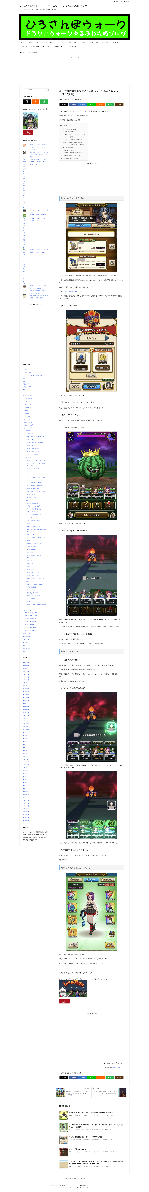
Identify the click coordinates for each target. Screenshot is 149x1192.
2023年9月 (26, 697)
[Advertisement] (74, 71)
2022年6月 (26, 741)
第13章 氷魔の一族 (30, 627)
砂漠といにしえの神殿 (33, 454)
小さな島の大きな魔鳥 (33, 488)
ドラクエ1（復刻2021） (33, 468)
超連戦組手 (28, 407)
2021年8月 (26, 771)
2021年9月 (26, 768)
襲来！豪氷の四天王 (32, 534)
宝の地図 (25, 642)
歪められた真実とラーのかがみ (35, 578)
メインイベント (27, 428)
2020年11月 (26, 797)
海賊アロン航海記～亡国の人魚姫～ (36, 491)
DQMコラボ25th (31, 546)
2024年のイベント (30, 581)
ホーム (23, 52)
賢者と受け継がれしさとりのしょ (36, 537)
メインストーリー (27, 610)
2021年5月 (26, 779)
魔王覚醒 (27, 413)
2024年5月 (26, 674)
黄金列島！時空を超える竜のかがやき (36, 606)
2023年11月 (26, 691)
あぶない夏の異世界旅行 (33, 549)
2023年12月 (26, 688)
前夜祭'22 (29, 523)
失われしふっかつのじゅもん (35, 526)
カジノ (24, 392)
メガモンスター (27, 633)
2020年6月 (26, 812)
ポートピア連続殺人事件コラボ (33, 375)
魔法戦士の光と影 (32, 497)
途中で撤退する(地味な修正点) (72, 142)
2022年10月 (26, 729)
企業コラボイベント (28, 639)
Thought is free (84, 1187)
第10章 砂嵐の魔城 (30, 618)
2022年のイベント (30, 500)
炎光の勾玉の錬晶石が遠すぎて (38, 215)
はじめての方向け (29, 425)
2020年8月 (26, 806)
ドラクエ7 (29, 474)
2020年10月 (26, 800)
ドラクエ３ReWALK (32, 598)
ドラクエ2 (29, 471)
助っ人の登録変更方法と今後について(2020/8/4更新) (86, 1137)
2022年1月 (26, 756)
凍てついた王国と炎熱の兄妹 (35, 485)
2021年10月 (26, 765)
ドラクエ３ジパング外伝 (33, 520)
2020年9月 (26, 803)
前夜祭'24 (29, 601)
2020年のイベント (30, 431)
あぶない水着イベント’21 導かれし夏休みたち (37, 464)
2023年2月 (26, 718)
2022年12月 (26, 724)
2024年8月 (26, 665)
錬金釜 (26, 410)
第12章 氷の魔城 (29, 624)
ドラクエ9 (30, 560)
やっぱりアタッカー (69, 150)
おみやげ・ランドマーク (29, 372)
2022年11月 (26, 727)
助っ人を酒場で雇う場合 (68, 129)
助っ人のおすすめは (67, 147)
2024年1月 (26, 686)
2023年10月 (26, 694)
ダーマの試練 (28, 398)
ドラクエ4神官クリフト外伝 (34, 514)
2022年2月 (26, 753)
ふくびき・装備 (27, 387)
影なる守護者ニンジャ (33, 575)
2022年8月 (26, 735)
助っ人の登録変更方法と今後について (75, 291)
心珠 (26, 401)
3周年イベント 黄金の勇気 (34, 506)
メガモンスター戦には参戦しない (73, 139)
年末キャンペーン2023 (33, 572)
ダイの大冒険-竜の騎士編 (34, 509)
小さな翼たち (30, 569)
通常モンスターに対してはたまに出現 (74, 134)
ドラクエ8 (30, 517)
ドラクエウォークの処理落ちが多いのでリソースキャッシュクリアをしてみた (39, 147)
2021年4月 (26, 782)
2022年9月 (26, 732)
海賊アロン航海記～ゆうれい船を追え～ (36, 531)
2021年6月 (26, 776)
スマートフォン (27, 419)
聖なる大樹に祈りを (32, 494)
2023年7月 (26, 703)
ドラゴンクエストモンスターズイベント (36, 478)
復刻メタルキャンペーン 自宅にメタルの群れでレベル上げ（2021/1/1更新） (39, 154)
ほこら (24, 389)
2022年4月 (26, 747)
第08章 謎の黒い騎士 (31, 613)
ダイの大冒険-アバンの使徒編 (35, 442)
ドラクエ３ (30, 445)
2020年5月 (26, 814)
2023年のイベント (30, 540)
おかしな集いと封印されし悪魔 (35, 436)
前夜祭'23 (29, 566)
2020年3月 (26, 820)
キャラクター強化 (27, 395)
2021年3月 (26, 785)
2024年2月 (26, 683)
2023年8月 (26, 700)
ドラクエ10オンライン (33, 512)
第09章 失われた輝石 (31, 616)
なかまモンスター (27, 381)
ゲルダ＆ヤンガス (32, 552)
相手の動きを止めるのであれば (72, 155)
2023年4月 (26, 712)
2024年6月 (26, 671)
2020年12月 (26, 794)
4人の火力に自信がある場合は (72, 152)
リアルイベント (27, 636)
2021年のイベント (30, 457)
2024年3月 (26, 680)
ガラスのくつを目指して (33, 596)
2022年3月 (26, 750)
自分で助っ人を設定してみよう (70, 158)
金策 (24, 651)
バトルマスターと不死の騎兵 (35, 482)
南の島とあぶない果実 (33, 448)
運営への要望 (26, 648)
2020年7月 (26, 809)
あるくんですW (27, 369)
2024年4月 (26, 677)
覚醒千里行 (28, 404)
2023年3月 (26, 715)
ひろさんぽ (26, 384)
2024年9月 (26, 662)
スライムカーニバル (32, 439)
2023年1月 (26, 721)
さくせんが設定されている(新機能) (73, 145)
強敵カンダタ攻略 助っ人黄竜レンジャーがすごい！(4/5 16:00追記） (91, 1112)
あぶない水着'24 (31, 590)
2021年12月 (26, 759)
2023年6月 (26, 706)
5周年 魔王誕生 (31, 587)
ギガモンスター (27, 416)
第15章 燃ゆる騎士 (30, 630)
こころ (24, 378)
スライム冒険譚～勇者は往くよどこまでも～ (36, 556)
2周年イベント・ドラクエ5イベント (36, 460)
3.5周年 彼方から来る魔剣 (34, 543)
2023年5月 (26, 709)
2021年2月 (26, 788)
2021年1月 (25, 791)
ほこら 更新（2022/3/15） (78, 1149)
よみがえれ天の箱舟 (32, 593)
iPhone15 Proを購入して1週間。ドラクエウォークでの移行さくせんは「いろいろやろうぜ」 (39, 162)
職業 (24, 645)
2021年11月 (26, 762)
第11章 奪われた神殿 (31, 621)
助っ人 (120, 1063)
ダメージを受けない (69, 137)
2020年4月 (26, 817)
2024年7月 (26, 668)
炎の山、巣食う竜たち (33, 451)
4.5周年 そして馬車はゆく (34, 584)
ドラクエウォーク (32, 52)
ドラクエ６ (30, 563)
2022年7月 (26, 738)
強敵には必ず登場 (68, 131)
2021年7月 (26, 773)
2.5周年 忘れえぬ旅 (32, 503)
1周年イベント (31, 433)
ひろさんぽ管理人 (117, 1067)
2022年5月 (26, 744)
